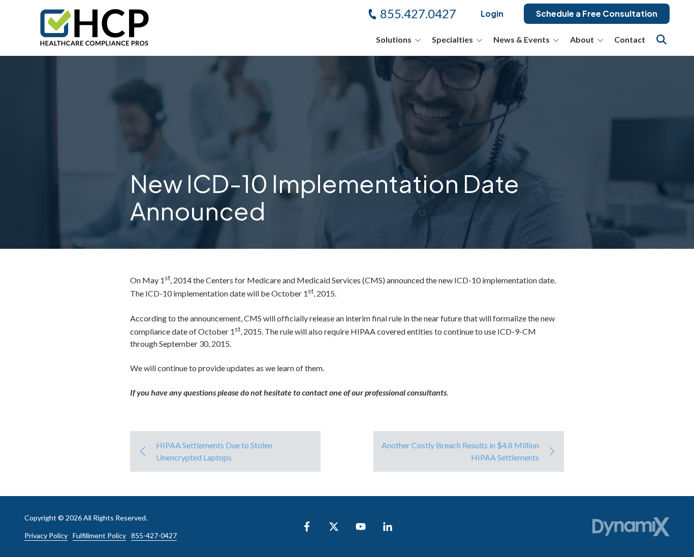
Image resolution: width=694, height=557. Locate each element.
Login (492, 13)
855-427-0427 (154, 535)
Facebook (307, 526)
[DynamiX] (631, 526)
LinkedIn (387, 526)
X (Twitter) (333, 526)
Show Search (661, 39)
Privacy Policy (46, 535)
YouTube (360, 526)
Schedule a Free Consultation (596, 13)
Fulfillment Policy (99, 535)
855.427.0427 (418, 13)
